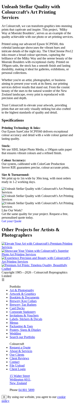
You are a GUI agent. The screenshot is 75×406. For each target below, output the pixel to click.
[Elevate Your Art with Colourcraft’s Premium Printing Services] (37, 247)
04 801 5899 (26, 390)
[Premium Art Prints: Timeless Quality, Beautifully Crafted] (37, 268)
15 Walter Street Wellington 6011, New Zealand (20, 379)
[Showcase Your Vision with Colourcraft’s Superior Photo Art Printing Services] (37, 254)
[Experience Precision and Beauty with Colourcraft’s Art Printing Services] (37, 261)
